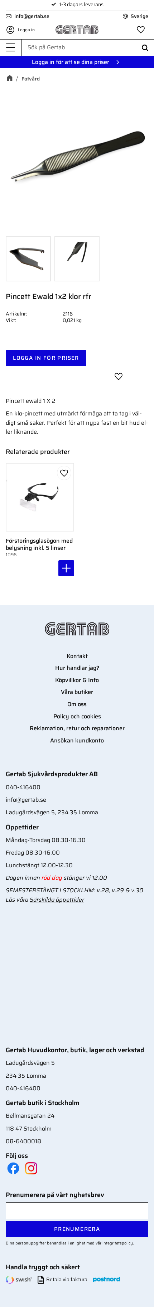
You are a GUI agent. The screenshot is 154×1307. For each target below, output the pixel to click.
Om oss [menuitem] (77, 704)
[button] (10, 47)
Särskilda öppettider (57, 899)
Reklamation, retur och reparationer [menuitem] (77, 728)
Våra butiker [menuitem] (77, 691)
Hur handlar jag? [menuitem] (77, 667)
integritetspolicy (117, 1243)
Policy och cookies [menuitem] (77, 716)
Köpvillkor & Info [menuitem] (77, 680)
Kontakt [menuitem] (77, 656)
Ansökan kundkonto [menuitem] (77, 740)
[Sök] (145, 48)
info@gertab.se (31, 16)
